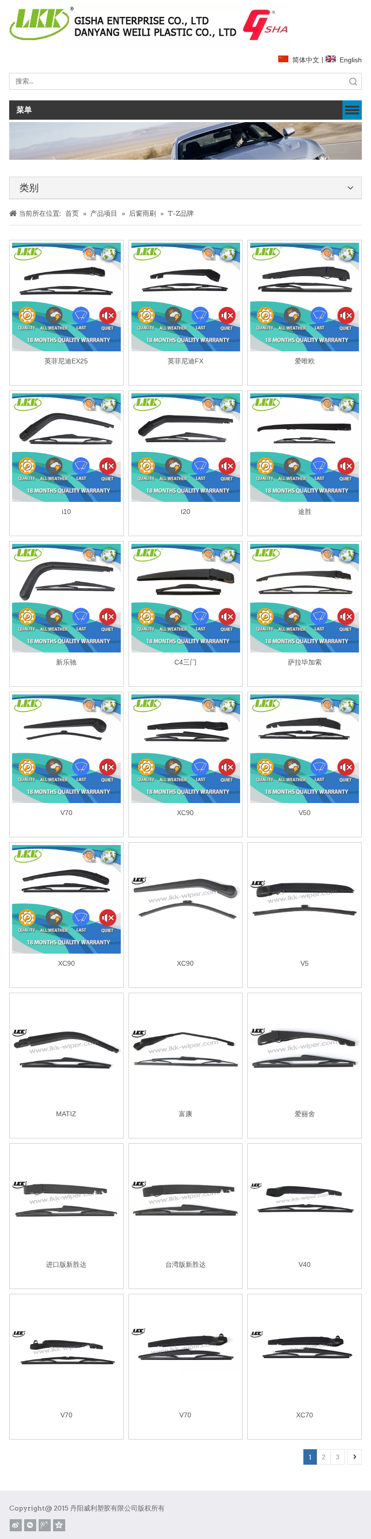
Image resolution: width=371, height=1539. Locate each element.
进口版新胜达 (66, 1264)
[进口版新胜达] (66, 1200)
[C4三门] (185, 597)
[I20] (185, 447)
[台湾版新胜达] (185, 1200)
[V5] (304, 898)
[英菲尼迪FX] (185, 296)
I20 (185, 511)
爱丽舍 (305, 1114)
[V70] (66, 748)
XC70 (304, 1415)
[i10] (66, 447)
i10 (66, 511)
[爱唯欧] (304, 296)
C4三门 (185, 662)
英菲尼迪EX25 (66, 361)
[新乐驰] (66, 597)
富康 (185, 1114)
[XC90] (185, 748)
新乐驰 (66, 662)
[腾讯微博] (45, 1525)
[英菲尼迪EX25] (66, 296)
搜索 (353, 81)
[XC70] (304, 1350)
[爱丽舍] (304, 1049)
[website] (149, 25)
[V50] (304, 748)
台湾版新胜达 (185, 1264)
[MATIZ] (66, 1049)
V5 (304, 963)
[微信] (30, 1525)
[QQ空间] (59, 1525)
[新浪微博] (16, 1525)
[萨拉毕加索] (304, 597)
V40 (305, 1264)
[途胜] (304, 447)
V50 (305, 813)
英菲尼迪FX (185, 361)
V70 (66, 813)
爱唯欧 (305, 361)
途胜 (305, 511)
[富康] (185, 1049)
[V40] (304, 1200)
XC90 (185, 813)
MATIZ (66, 1114)
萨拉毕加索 (305, 662)
